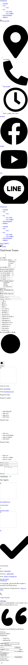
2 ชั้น (4, 301)
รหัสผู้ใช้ (2, 643)
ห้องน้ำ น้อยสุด (4, 271)
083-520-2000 (5, 21)
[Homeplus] (7, 285)
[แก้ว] (7, 288)
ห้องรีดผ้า (5, 312)
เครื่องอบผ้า (6, 326)
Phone (1, 465)
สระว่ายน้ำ (5, 309)
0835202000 (7, 389)
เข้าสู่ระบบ (17, 647)
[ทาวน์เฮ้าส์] (11, 263)
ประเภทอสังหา (4, 267)
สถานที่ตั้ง (3, 258)
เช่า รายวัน (9, 11)
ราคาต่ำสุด (3, 273)
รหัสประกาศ (3, 299)
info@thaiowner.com (9, 391)
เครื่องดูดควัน (6, 320)
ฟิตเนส (4, 305)
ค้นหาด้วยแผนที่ (7, 15)
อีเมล (21, 649)
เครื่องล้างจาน (6, 324)
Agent (1, 288)
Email (1, 464)
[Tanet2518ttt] (7, 282)
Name (1, 462)
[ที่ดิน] (11, 265)
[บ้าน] (11, 267)
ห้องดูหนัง (5, 310)
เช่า (4, 9)
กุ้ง (0, 530)
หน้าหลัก (5, 3)
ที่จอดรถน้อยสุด (4, 281)
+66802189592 (10, 574)
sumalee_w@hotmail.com (10, 576)
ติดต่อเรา (5, 17)
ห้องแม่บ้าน (6, 314)
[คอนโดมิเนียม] (11, 262)
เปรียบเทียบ (3, 601)
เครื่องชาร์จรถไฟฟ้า (8, 316)
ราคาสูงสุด (3, 275)
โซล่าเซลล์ (5, 328)
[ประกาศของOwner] (7, 287)
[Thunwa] (7, 284)
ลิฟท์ (4, 307)
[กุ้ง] (8, 527)
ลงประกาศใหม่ (4, 22)
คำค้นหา (2, 297)
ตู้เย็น (4, 303)
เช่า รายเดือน (9, 13)
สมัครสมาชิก (3, 655)
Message (2, 473)
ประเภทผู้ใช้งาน (19, 651)
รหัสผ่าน (2, 645)
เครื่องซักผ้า (6, 318)
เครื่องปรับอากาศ (7, 322)
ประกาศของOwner (5, 502)
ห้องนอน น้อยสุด (4, 269)
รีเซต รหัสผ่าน (18, 657)
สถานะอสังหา (4, 260)
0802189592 (7, 571)
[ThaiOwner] (3, 0)
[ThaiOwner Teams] (8, 383)
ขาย (4, 5)
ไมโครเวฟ (5, 330)
